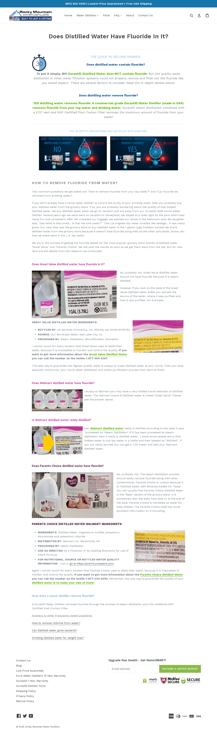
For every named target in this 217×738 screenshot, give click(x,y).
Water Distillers (88, 15)
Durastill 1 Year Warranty (32, 680)
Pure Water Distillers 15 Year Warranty (41, 675)
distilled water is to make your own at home (63, 582)
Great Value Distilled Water (108, 354)
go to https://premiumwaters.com (92, 563)
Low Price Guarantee (30, 670)
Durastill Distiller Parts (31, 686)
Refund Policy (25, 701)
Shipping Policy (26, 691)
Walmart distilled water (106, 428)
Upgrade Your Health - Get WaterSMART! (137, 660)
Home (68, 15)
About (130, 15)
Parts (106, 15)
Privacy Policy (25, 696)
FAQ (119, 15)
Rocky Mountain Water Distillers (42, 726)
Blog (19, 665)
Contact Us (145, 15)
